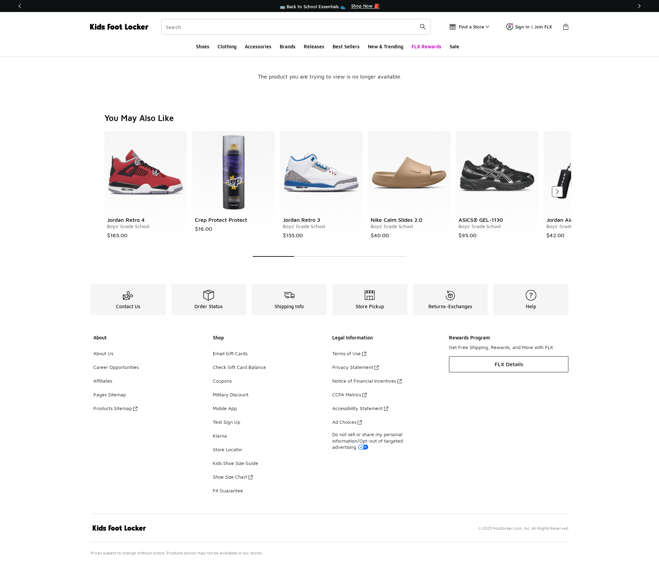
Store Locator (227, 449)
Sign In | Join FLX (533, 26)
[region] (329, 6)
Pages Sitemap (109, 394)
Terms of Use (346, 353)
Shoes (202, 46)
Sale (454, 46)
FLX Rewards (426, 46)
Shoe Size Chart (230, 477)
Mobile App (225, 408)
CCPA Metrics (346, 394)
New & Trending (385, 46)
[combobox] (296, 26)
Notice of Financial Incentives (364, 381)
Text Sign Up (226, 422)
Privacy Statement (352, 367)
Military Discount (230, 394)
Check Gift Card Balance (239, 367)
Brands (288, 46)
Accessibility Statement (357, 408)
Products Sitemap (112, 408)
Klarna (220, 436)
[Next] (639, 6)
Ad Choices (344, 422)
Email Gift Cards (230, 353)
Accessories (258, 46)
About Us (103, 353)
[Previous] (19, 6)
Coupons (222, 381)
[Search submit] (422, 26)
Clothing (227, 46)
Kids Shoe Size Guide (235, 463)
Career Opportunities (116, 367)
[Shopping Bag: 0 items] (565, 27)
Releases (314, 46)
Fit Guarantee (228, 490)
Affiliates (102, 381)
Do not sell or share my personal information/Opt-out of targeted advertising (367, 440)
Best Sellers (346, 46)
